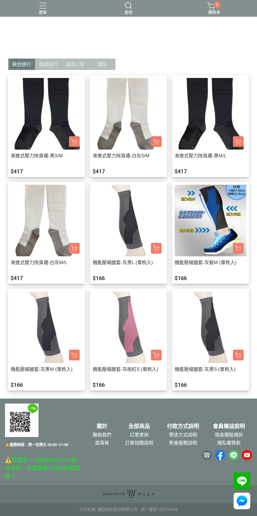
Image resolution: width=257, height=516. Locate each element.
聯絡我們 (102, 434)
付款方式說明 (183, 426)
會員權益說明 (229, 426)
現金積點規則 (229, 434)
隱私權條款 (229, 442)
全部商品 (139, 426)
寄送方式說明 (183, 434)
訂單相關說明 (139, 442)
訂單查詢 (139, 434)
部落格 (102, 442)
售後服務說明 (183, 442)
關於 (102, 426)
